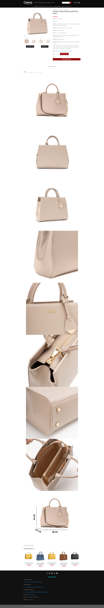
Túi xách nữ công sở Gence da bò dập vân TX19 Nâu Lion (63, 564)
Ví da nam (63, 6)
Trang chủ (36, 2)
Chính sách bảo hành (37, 72)
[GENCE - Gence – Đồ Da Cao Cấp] (28, 2)
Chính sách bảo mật (54, 606)
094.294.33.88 (31, 594)
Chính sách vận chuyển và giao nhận (32, 606)
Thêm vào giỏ (64, 53)
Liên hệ (53, 2)
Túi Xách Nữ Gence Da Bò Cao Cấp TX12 (28, 564)
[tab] (25, 73)
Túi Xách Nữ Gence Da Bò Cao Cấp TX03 (75, 564)
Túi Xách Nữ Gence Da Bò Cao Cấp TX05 (51, 564)
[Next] (49, 23)
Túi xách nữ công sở (49, 6)
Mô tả (25, 72)
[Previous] (25, 23)
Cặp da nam (35, 6)
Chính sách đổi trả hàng (44, 606)
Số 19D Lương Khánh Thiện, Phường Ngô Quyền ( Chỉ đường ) (36, 592)
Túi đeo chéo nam (57, 6)
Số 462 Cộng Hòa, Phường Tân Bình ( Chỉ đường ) (34, 587)
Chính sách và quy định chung (73, 606)
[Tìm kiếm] (71, 3)
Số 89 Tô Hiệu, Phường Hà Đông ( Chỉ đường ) (33, 582)
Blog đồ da (49, 2)
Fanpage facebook (42, 2)
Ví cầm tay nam (41, 6)
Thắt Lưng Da (68, 6)
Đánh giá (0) (29, 72)
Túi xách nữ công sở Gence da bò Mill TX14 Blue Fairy (40, 564)
